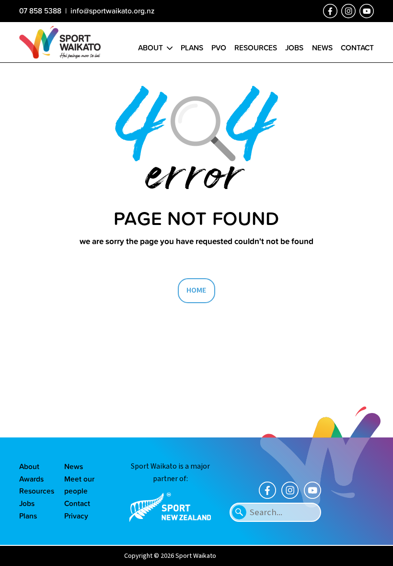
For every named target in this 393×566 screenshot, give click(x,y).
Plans (192, 47)
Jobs (294, 47)
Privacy (76, 515)
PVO (218, 47)
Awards (31, 478)
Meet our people (79, 484)
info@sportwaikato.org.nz (112, 10)
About (150, 47)
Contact (357, 47)
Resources (255, 47)
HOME (196, 290)
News (322, 47)
